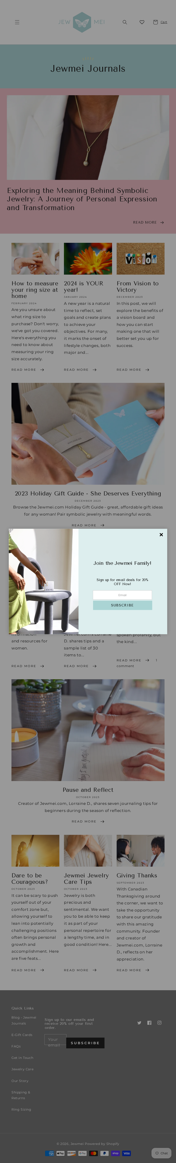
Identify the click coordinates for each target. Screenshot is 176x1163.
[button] (122, 605)
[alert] (88, 581)
